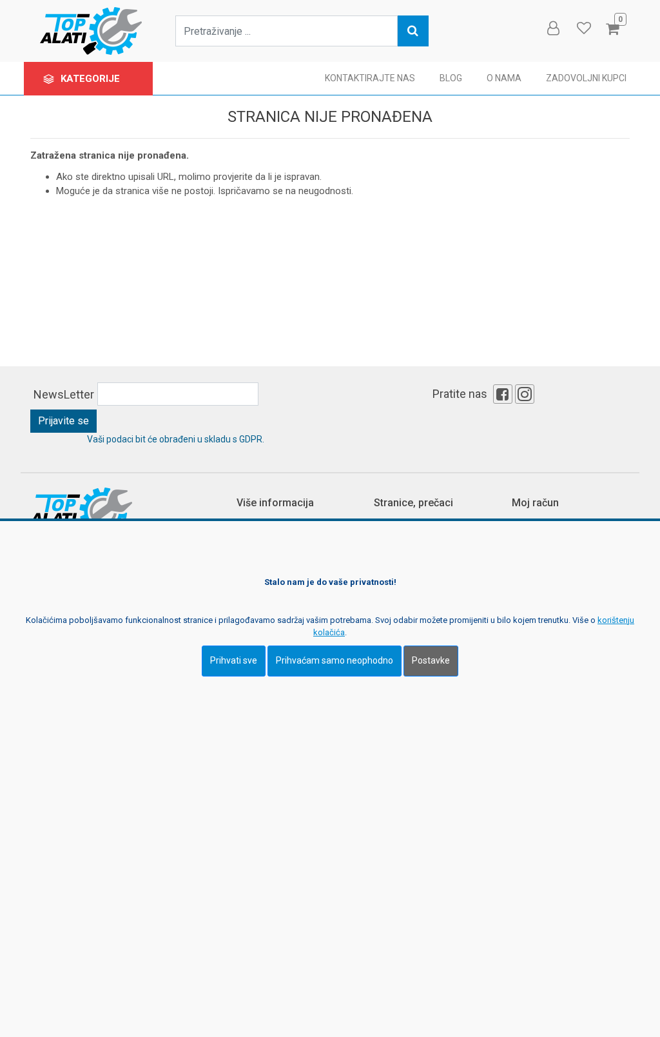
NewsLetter (64, 394)
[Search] (413, 30)
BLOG (451, 78)
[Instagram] (524, 394)
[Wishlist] (583, 28)
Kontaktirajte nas (370, 78)
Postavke (431, 660)
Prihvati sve (233, 660)
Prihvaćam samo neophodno (334, 660)
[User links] (552, 28)
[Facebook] (502, 394)
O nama (504, 78)
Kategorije (91, 78)
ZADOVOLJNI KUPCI (586, 78)
